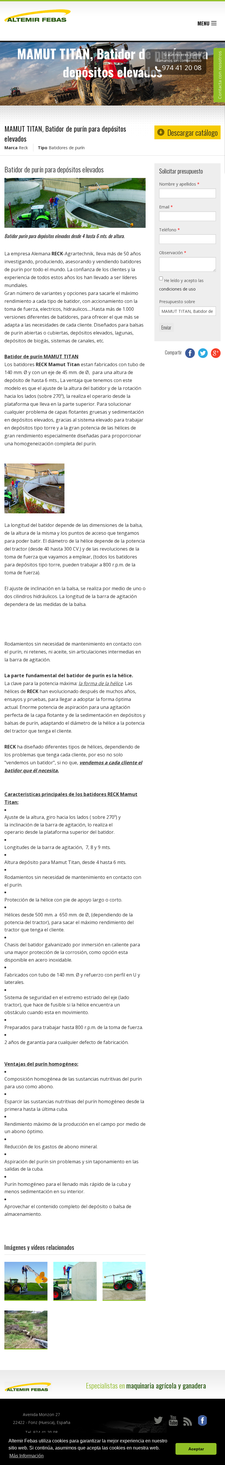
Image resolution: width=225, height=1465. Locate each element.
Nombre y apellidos (179, 184)
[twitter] (203, 352)
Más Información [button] (26, 1455)
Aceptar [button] (196, 1449)
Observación (172, 252)
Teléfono (169, 229)
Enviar (166, 327)
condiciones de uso (177, 289)
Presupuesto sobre (177, 301)
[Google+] (216, 352)
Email (166, 207)
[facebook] (190, 352)
